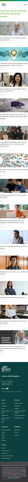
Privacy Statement (16, 477)
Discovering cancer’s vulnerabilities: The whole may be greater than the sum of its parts (12, 348)
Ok (14, 479)
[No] (26, 474)
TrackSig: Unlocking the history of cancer (12, 297)
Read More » (2, 43)
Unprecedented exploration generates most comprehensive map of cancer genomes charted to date (13, 144)
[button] (25, 4)
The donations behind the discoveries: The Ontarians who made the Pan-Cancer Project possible (13, 116)
